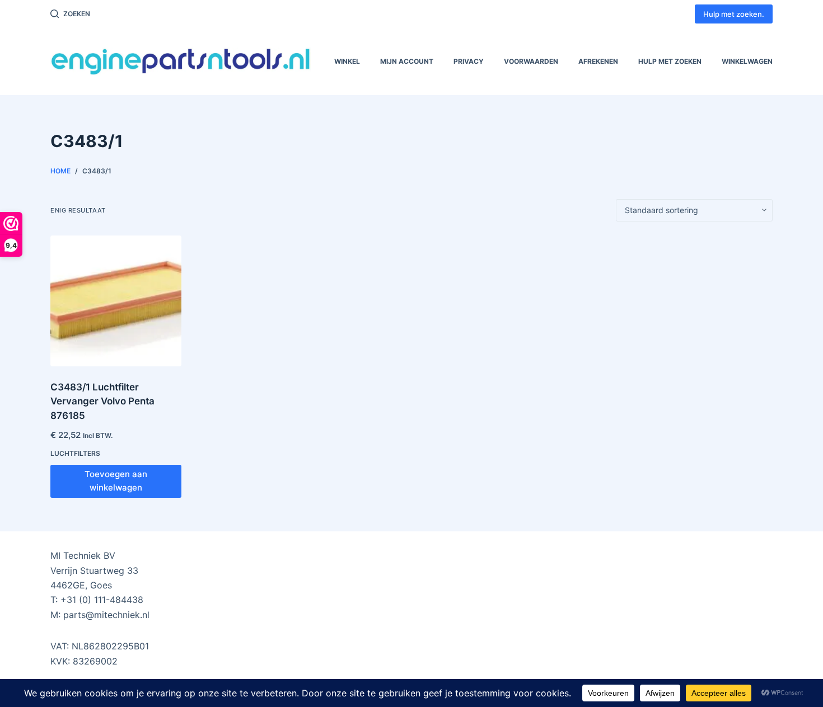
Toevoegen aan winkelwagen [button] (116, 481)
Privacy (468, 61)
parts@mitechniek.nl (106, 614)
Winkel (347, 61)
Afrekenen (598, 61)
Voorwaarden (531, 61)
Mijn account (406, 61)
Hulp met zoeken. (733, 14)
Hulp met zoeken (670, 61)
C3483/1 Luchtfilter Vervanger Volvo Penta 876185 (102, 401)
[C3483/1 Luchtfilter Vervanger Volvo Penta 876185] (115, 300)
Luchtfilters (75, 453)
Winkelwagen (747, 61)
